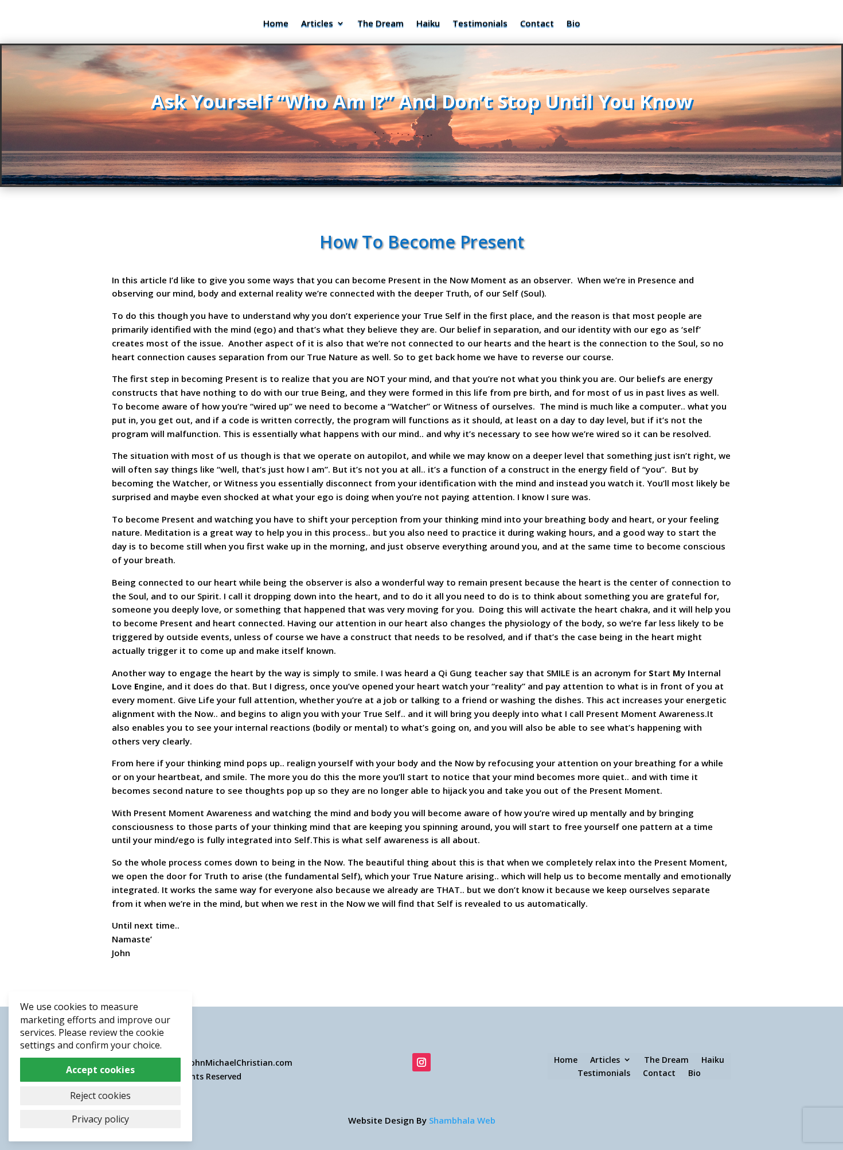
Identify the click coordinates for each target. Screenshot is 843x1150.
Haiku (428, 24)
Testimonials (480, 24)
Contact (537, 24)
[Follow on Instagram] (421, 1062)
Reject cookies (100, 1095)
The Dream (380, 24)
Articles (317, 24)
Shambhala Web (421, 1120)
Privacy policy (100, 1119)
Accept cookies (100, 1069)
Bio (573, 24)
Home (275, 24)
